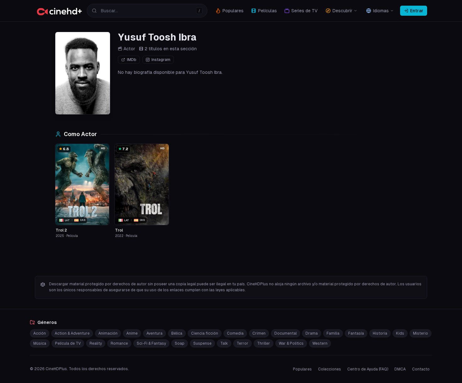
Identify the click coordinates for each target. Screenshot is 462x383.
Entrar (416, 10)
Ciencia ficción (204, 333)
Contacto (421, 369)
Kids (400, 333)
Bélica (176, 333)
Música (39, 343)
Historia (380, 333)
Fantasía (356, 333)
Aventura (154, 333)
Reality (96, 343)
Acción (39, 333)
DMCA (400, 369)
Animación (108, 333)
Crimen (259, 333)
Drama (311, 333)
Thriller (263, 343)
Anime (132, 333)
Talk (224, 343)
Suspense (202, 343)
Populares (302, 369)
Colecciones (329, 369)
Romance (119, 343)
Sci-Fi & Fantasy (151, 343)
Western (319, 343)
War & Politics (291, 343)
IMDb (131, 59)
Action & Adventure (72, 333)
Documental (285, 333)
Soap (179, 343)
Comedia (235, 333)
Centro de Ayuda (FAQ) (367, 369)
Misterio (420, 333)
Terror (242, 343)
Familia (333, 333)
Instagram (160, 59)
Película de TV (68, 343)
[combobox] (147, 11)
